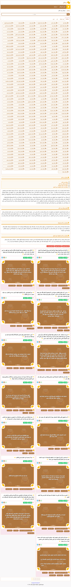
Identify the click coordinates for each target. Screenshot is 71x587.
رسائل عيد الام (65, 182)
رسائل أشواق (53, 145)
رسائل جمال (31, 46)
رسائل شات (43, 46)
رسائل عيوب (54, 142)
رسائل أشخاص (53, 58)
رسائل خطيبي (53, 61)
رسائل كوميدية (19, 102)
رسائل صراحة (64, 154)
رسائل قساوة (31, 61)
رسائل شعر (31, 131)
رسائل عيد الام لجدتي (62, 285)
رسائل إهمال (64, 134)
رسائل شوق (53, 34)
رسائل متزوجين (30, 134)
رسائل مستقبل (64, 58)
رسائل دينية (65, 61)
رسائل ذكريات (31, 125)
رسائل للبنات (53, 72)
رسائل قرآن (54, 49)
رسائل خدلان (53, 23)
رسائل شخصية (8, 125)
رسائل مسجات (64, 81)
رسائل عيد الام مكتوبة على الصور (60, 187)
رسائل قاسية (42, 116)
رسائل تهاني (9, 113)
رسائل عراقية (31, 84)
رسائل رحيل (43, 145)
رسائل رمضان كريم (19, 93)
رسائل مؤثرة (20, 154)
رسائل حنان (54, 137)
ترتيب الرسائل (62, 7)
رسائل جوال (54, 69)
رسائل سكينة (42, 142)
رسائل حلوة (42, 119)
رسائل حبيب (9, 140)
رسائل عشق (20, 134)
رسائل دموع (42, 87)
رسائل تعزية (65, 125)
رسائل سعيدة (30, 140)
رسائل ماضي (31, 67)
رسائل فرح (43, 67)
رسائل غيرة (31, 169)
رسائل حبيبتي (31, 32)
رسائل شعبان (53, 105)
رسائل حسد (65, 64)
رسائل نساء (65, 166)
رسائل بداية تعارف (19, 26)
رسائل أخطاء (53, 107)
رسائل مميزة (9, 64)
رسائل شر (31, 40)
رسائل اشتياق (64, 137)
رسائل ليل (43, 140)
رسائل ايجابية (64, 128)
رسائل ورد (20, 122)
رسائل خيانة (20, 119)
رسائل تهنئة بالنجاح (63, 26)
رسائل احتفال (64, 148)
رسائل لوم (31, 99)
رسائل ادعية (9, 67)
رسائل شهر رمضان (19, 55)
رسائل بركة (31, 64)
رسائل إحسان (42, 43)
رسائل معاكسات (8, 81)
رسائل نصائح (31, 34)
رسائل (68, 11)
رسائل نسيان (20, 64)
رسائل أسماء (64, 140)
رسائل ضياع (31, 26)
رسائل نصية (9, 110)
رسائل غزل (20, 145)
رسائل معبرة (53, 52)
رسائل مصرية (42, 110)
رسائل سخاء (9, 72)
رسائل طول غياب (19, 81)
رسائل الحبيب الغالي (41, 40)
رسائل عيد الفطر (8, 96)
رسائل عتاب (9, 148)
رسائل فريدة (31, 49)
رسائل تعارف (9, 99)
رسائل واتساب (64, 131)
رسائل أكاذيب (64, 52)
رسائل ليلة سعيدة (63, 34)
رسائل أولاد (54, 87)
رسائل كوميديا (64, 113)
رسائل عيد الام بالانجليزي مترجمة (25, 489)
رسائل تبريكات (20, 113)
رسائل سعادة (8, 87)
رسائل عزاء (54, 26)
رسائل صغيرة (31, 116)
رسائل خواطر (53, 151)
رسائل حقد (31, 52)
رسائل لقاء (54, 90)
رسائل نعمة (31, 81)
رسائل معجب (9, 32)
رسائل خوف (65, 151)
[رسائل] (68, 7)
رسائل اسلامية (19, 72)
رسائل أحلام (54, 160)
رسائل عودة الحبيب (41, 61)
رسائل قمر (20, 137)
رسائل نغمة (65, 49)
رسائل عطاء (9, 34)
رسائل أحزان (9, 142)
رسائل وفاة (42, 125)
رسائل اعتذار (31, 87)
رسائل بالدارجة (19, 69)
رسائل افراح (65, 105)
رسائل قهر (9, 131)
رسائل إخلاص (31, 93)
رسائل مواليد (31, 113)
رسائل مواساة (53, 64)
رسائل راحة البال (42, 64)
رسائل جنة (65, 40)
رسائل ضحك (65, 163)
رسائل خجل (43, 34)
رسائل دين (31, 137)
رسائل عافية (54, 40)
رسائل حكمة (20, 125)
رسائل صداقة (31, 157)
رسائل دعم (54, 46)
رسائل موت (9, 116)
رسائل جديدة (64, 116)
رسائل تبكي (54, 75)
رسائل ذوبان (65, 90)
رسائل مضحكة (42, 122)
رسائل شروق (64, 43)
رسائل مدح (9, 43)
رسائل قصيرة (64, 169)
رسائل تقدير (20, 67)
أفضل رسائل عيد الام (63, 184)
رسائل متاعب (31, 43)
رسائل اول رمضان (41, 58)
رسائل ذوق (65, 122)
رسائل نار (9, 122)
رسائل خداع (31, 75)
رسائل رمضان (9, 160)
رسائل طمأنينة (8, 46)
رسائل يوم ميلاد (42, 134)
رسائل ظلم (43, 128)
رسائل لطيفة (42, 69)
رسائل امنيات (9, 93)
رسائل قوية (31, 163)
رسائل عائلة (43, 81)
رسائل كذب (31, 119)
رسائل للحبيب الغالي (18, 34)
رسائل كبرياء (31, 90)
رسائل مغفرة (9, 58)
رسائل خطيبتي (42, 37)
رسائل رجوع (65, 75)
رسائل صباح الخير (53, 96)
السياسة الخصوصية (35, 583)
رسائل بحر (9, 137)
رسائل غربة (54, 81)
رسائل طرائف (53, 99)
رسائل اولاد (20, 23)
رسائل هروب (20, 99)
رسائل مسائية (20, 128)
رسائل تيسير (42, 29)
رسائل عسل (42, 78)
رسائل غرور (54, 122)
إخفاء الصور (58, 246)
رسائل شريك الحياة (19, 49)
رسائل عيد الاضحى (63, 67)
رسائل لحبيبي (9, 69)
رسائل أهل (43, 166)
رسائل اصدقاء (20, 148)
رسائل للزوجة (64, 72)
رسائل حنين (43, 169)
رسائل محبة (65, 84)
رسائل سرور (42, 105)
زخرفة (60, 257)
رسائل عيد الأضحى (41, 55)
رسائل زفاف (31, 72)
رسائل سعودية (53, 110)
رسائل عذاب (20, 131)
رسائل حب (31, 148)
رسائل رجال (31, 23)
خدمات (55, 7)
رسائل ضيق (54, 43)
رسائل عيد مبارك (19, 96)
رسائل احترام (64, 107)
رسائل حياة (9, 157)
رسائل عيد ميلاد (30, 96)
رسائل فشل (42, 72)
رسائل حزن (9, 163)
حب (57, 19)
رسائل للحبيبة (20, 90)
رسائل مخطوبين (30, 102)
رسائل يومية (42, 32)
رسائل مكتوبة (42, 84)
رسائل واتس (9, 90)
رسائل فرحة (9, 78)
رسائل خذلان (53, 125)
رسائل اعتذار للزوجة (41, 23)
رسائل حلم (20, 140)
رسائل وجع (54, 163)
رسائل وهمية (20, 29)
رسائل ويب (31, 29)
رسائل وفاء (43, 75)
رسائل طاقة (54, 32)
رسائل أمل (65, 78)
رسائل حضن (42, 157)
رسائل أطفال (9, 145)
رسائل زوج (20, 160)
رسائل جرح (43, 99)
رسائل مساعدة (19, 46)
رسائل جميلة (64, 172)
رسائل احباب (9, 102)
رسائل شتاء (20, 166)
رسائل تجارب (65, 142)
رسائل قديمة (53, 128)
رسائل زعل (31, 166)
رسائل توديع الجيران (7, 23)
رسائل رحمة (9, 37)
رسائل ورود (54, 116)
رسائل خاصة (9, 52)
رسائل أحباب (54, 78)
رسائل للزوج (31, 55)
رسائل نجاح (9, 166)
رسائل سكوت (42, 26)
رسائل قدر (9, 61)
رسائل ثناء (20, 87)
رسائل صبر (20, 61)
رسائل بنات (31, 154)
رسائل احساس (19, 84)
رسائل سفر (54, 154)
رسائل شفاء (9, 84)
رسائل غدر (9, 75)
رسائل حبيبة (31, 128)
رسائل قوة (31, 142)
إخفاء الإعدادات (49, 246)
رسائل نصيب (31, 105)
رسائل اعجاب (65, 157)
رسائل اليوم (54, 148)
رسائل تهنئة (31, 151)
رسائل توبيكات (8, 55)
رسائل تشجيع (42, 151)
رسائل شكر (43, 154)
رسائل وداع (9, 154)
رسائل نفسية (9, 128)
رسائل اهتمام (53, 93)
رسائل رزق (9, 40)
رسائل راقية (20, 107)
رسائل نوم (43, 148)
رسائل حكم (31, 78)
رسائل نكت (31, 122)
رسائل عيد (65, 119)
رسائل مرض (20, 32)
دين (53, 19)
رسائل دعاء (9, 119)
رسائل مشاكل (20, 37)
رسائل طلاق (53, 29)
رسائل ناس (65, 160)
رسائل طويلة (31, 107)
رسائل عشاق (42, 102)
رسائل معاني (42, 49)
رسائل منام (54, 157)
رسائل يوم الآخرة (19, 40)
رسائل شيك (54, 102)
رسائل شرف (9, 105)
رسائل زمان (9, 151)
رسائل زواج (65, 99)
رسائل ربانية (20, 151)
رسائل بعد (54, 119)
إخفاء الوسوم (65, 246)
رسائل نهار (54, 140)
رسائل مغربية (64, 110)
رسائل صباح (65, 102)
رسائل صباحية (9, 134)
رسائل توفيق (53, 67)
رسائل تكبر (65, 23)
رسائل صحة (20, 157)
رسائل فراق (65, 145)
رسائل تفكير (54, 169)
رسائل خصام (9, 49)
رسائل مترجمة (53, 37)
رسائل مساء (65, 29)
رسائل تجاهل (20, 163)
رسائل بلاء (20, 142)
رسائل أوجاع (54, 131)
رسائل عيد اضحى (53, 113)
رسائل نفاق (42, 52)
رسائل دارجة (31, 110)
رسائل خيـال (65, 93)
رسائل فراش (53, 84)
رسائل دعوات (64, 96)
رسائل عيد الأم (64, 37)
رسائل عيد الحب (64, 55)
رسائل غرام (43, 137)
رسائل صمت (42, 160)
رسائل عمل (20, 105)
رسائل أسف (20, 78)
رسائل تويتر (65, 32)
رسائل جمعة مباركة (30, 58)
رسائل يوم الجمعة (41, 96)
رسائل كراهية (53, 55)
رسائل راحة (43, 131)
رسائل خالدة (20, 58)
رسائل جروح (65, 87)
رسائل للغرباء (31, 69)
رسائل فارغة (65, 46)
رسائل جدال (20, 52)
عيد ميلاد (62, 19)
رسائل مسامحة (19, 116)
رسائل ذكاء (20, 75)
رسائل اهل (54, 134)
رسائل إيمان (20, 43)
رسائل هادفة (20, 110)
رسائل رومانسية (8, 169)
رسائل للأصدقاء (64, 69)
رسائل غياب (20, 169)
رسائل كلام (9, 29)
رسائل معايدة (42, 90)
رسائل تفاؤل (31, 37)
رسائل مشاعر (9, 107)
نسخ (65, 257)
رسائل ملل (31, 145)
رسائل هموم (42, 113)
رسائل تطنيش (42, 93)
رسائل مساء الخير (8, 26)
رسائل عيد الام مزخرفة (63, 185)
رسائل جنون (42, 107)
